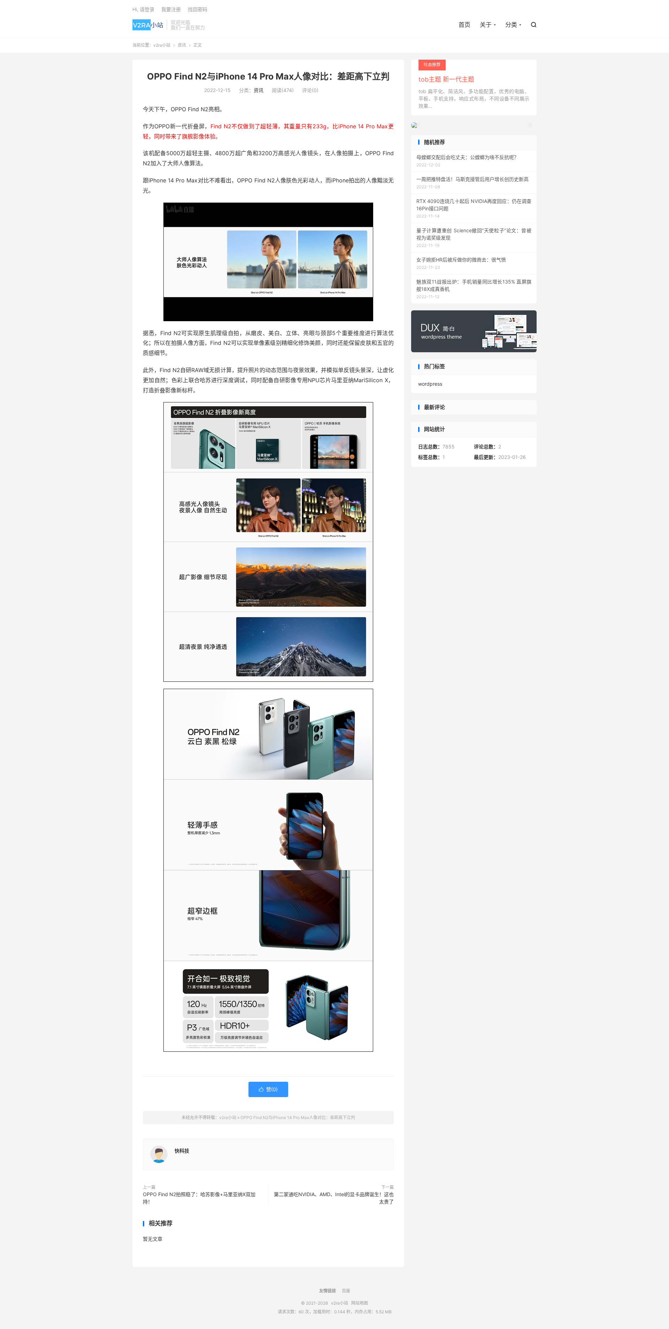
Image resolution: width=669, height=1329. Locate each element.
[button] (530, 125)
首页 (464, 24)
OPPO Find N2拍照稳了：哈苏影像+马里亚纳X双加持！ (199, 1198)
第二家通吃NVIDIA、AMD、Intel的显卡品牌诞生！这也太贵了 (334, 1198)
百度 (346, 1290)
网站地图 (359, 1303)
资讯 (182, 45)
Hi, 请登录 (143, 9)
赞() (268, 1089)
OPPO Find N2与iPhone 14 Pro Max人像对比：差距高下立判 (268, 76)
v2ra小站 (147, 24)
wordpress (430, 384)
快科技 (182, 1151)
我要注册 (171, 9)
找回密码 (197, 9)
